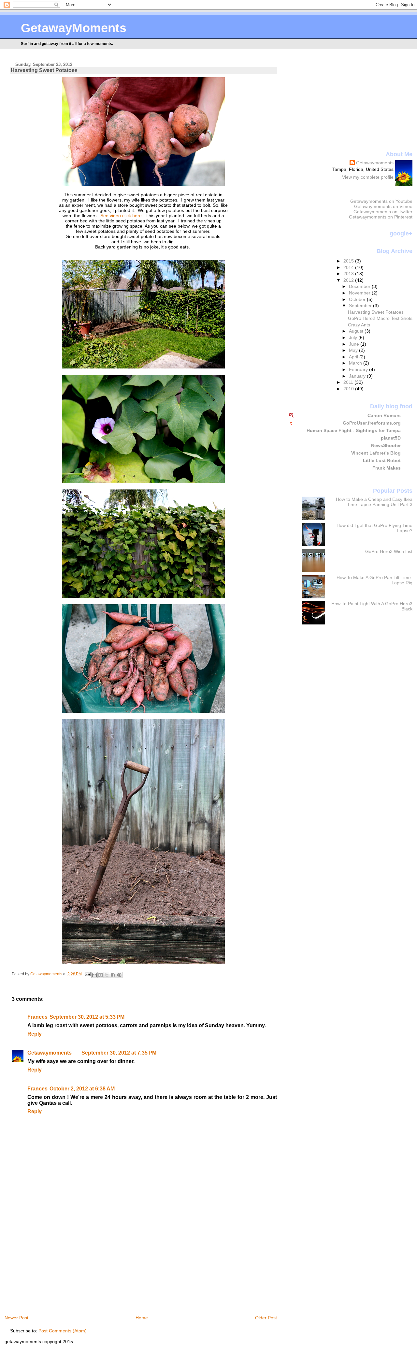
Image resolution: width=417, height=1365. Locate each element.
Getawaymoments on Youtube (381, 201)
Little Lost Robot (382, 460)
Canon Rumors (384, 415)
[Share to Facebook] (113, 975)
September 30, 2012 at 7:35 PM (118, 1053)
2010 (349, 388)
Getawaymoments (49, 1053)
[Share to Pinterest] (119, 975)
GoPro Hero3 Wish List (388, 551)
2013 (349, 273)
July (353, 337)
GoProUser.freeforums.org (372, 423)
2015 (349, 260)
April (354, 356)
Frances (37, 1017)
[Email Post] (87, 974)
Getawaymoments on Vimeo (383, 206)
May (354, 350)
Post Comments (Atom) (62, 1330)
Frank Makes (386, 468)
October (358, 299)
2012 (349, 280)
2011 (348, 382)
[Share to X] (107, 975)
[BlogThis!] (100, 975)
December (360, 286)
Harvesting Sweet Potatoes (376, 312)
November (360, 292)
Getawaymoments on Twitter (382, 211)
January (358, 376)
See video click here (121, 215)
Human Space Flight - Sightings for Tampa (354, 430)
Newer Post (16, 1317)
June (354, 344)
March (356, 363)
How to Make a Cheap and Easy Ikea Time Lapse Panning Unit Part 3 (374, 502)
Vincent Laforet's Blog (376, 453)
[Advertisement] (65, 1263)
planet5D (391, 438)
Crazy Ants (359, 324)
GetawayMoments (73, 28)
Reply (34, 1034)
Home (142, 1317)
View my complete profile (368, 177)
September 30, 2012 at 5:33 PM (87, 1017)
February (359, 369)
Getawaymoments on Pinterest (380, 216)
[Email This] (94, 975)
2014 (349, 267)
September (361, 305)
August (357, 331)
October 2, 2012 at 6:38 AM (82, 1088)
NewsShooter (386, 445)
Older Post (266, 1317)
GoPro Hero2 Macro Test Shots (380, 318)
